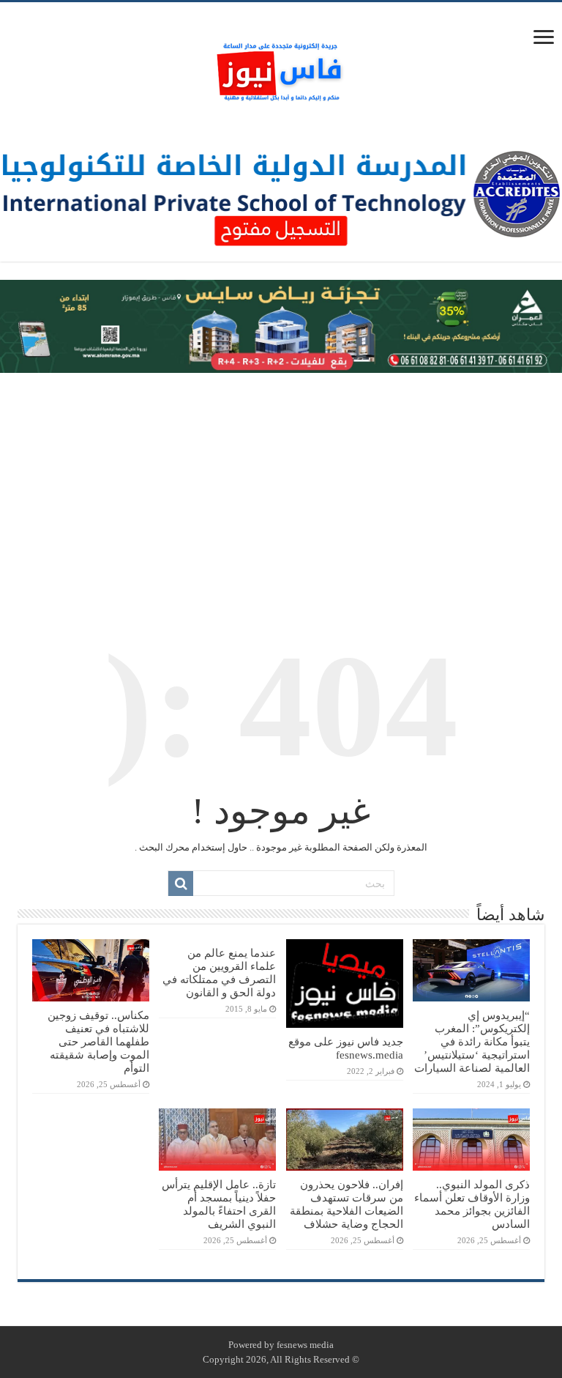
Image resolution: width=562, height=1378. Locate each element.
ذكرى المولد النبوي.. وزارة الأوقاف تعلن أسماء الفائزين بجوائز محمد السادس (472, 1204)
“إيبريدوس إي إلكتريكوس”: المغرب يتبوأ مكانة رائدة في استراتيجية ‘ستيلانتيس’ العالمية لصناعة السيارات (472, 1041)
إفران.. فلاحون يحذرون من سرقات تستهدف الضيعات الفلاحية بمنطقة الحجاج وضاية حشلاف (346, 1204)
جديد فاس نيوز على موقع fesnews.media (345, 1048)
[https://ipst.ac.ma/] (281, 193)
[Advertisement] (281, 490)
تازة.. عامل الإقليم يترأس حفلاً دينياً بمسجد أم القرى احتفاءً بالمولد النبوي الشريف (219, 1204)
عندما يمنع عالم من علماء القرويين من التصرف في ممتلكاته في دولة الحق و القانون (219, 973)
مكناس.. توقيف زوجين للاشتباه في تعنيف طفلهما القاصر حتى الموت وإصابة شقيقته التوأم (98, 1041)
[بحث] (180, 883)
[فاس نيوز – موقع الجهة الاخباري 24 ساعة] (281, 68)
